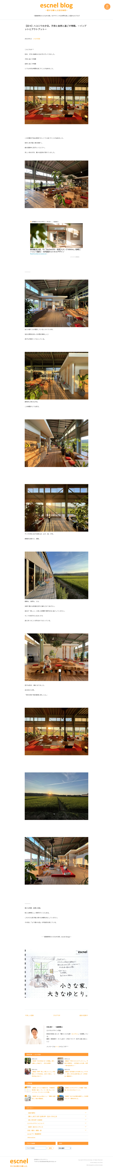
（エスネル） (74, 1034)
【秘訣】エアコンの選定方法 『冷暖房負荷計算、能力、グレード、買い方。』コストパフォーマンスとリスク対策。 (43, 1090)
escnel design (89, 1160)
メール (57, 1046)
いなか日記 (36, 39)
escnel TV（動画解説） (34, 1134)
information (31, 1137)
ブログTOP (56, 1015)
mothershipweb (98, 1165)
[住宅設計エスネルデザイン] (19, 1166)
